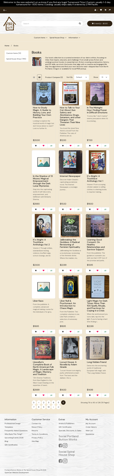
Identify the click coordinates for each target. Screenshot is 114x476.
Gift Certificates (11, 445)
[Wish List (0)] (101, 10)
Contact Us (36, 423)
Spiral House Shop (57, 37)
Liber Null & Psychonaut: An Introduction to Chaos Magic (68, 304)
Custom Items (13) (13, 53)
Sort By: (70, 77)
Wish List (89, 430)
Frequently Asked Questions (16, 430)
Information (73, 37)
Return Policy (37, 427)
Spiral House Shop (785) (16, 59)
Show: (96, 77)
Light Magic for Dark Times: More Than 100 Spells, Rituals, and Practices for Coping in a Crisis (97, 306)
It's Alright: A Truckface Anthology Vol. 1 (95, 178)
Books (16, 46)
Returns (35, 430)
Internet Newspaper (70, 176)
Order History (91, 427)
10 (49, 407)
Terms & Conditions (40, 434)
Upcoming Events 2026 (14, 438)
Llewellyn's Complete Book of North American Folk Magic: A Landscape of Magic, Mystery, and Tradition (43, 368)
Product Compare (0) (54, 77)
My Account (91, 423)
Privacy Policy (37, 438)
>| (58, 407)
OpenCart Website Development (17, 473)
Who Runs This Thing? (13, 434)
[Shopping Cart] (105, 10)
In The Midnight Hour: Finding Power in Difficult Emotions (97, 110)
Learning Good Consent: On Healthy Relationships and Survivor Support (96, 244)
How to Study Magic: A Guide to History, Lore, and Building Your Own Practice (42, 112)
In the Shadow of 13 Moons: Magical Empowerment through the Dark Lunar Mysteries (43, 181)
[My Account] (96, 10)
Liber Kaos (38, 301)
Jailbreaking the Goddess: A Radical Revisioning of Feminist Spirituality (70, 243)
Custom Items (39, 37)
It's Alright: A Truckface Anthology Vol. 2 (41, 242)
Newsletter (90, 434)
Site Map (35, 441)
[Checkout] (110, 10)
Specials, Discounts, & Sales (70, 430)
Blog (6, 441)
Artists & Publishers (66, 423)
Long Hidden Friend (96, 362)
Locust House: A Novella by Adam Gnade (68, 364)
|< (34, 402)
